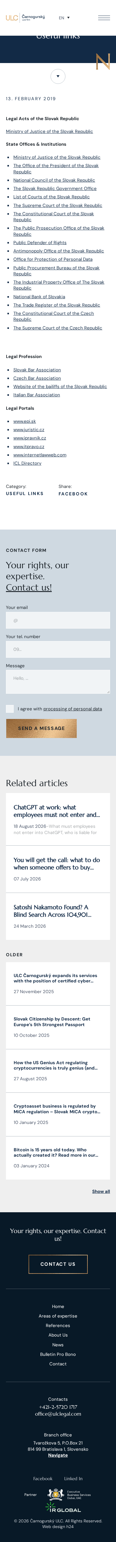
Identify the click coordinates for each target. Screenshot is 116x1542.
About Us (58, 1335)
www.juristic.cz (28, 430)
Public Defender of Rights (40, 243)
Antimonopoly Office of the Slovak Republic (58, 251)
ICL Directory (27, 463)
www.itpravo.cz (28, 447)
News (58, 1345)
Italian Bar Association (36, 395)
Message (15, 666)
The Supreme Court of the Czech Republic (57, 328)
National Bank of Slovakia (39, 297)
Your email (17, 607)
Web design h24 (58, 1526)
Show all (101, 1191)
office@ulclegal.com (58, 1414)
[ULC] (25, 18)
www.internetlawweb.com (39, 455)
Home (58, 1306)
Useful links (25, 494)
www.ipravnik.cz (29, 438)
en (61, 18)
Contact (58, 1364)
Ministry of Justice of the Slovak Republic (49, 131)
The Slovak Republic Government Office (55, 188)
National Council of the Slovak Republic (54, 180)
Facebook (73, 494)
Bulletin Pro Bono (58, 1354)
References (58, 1326)
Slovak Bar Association (37, 370)
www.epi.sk (24, 421)
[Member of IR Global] (63, 1507)
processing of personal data (72, 709)
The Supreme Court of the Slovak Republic (57, 205)
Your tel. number (23, 637)
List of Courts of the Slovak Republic (51, 197)
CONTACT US (58, 1264)
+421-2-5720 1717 (58, 1407)
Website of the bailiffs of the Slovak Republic (60, 387)
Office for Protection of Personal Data (53, 259)
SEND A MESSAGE (41, 728)
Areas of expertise (58, 1316)
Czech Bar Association (37, 378)
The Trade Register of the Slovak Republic (56, 305)
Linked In (73, 1478)
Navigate (58, 1455)
